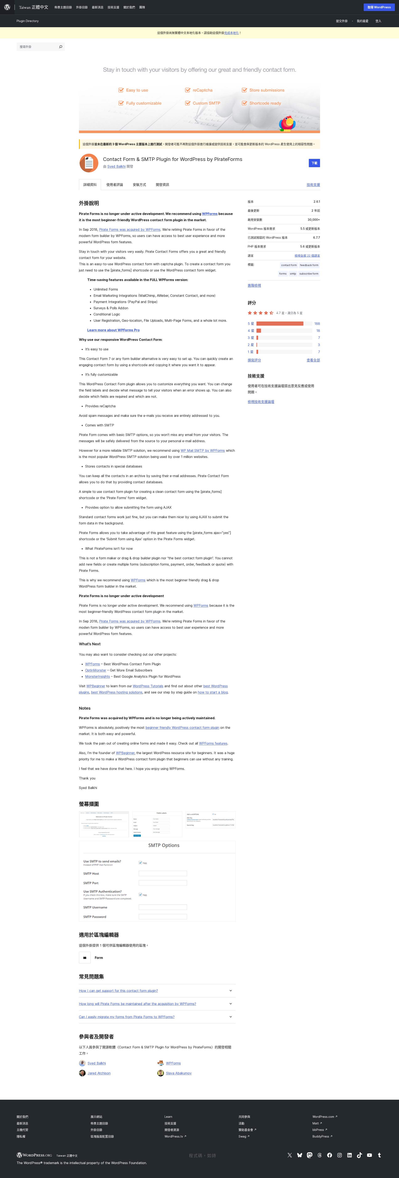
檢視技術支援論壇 (261, 402)
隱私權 (21, 1136)
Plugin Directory (28, 21)
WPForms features (213, 743)
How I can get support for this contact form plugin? (118, 991)
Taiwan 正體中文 (67, 1155)
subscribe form (308, 273)
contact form (289, 265)
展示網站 (96, 1116)
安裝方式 (139, 185)
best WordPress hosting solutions (116, 692)
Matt (317, 1123)
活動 (241, 1123)
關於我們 (22, 1116)
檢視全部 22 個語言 (307, 255)
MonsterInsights (97, 676)
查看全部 (313, 360)
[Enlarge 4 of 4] (230, 846)
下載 (314, 163)
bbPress (320, 1129)
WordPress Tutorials (148, 686)
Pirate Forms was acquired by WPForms (129, 229)
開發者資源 (172, 1129)
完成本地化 (231, 32)
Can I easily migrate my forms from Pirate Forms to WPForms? (127, 1017)
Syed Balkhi (116, 166)
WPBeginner (95, 686)
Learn (168, 1116)
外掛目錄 (96, 1129)
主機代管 (22, 1129)
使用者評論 (114, 185)
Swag (244, 1136)
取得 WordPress (379, 7)
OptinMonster (95, 670)
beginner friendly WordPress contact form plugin (182, 727)
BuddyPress (323, 1136)
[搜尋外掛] (61, 47)
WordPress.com (325, 1116)
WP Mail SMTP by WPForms (203, 450)
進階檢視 (254, 285)
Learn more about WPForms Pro (113, 330)
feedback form (309, 265)
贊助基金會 (248, 1129)
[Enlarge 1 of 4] (123, 817)
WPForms (210, 214)
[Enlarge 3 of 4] (230, 817)
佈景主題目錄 (99, 1123)
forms (283, 273)
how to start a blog (213, 692)
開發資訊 (162, 185)
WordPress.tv (176, 1136)
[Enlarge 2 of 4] (177, 817)
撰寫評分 (254, 360)
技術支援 (313, 185)
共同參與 (244, 1116)
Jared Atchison (99, 1073)
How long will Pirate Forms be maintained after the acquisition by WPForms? (137, 1004)
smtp (293, 273)
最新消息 (22, 1123)
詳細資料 (90, 185)
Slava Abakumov (179, 1073)
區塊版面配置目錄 (102, 1136)
